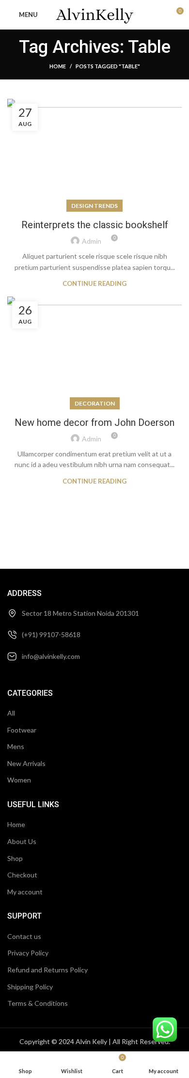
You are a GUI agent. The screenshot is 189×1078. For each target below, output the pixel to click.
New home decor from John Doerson (94, 422)
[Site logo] (94, 14)
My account (25, 892)
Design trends (94, 205)
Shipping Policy (30, 987)
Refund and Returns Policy (47, 970)
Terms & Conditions (37, 1003)
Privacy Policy (27, 953)
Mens (15, 746)
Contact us (24, 936)
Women (19, 780)
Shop (15, 858)
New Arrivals (26, 763)
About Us (21, 841)
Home (57, 66)
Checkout (22, 875)
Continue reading (94, 284)
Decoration (95, 403)
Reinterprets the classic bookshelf (94, 225)
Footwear (21, 730)
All (11, 713)
